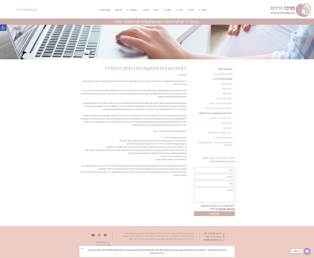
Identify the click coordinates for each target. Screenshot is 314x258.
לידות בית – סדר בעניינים (220, 118)
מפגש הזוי (227, 127)
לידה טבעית (226, 123)
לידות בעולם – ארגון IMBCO (219, 132)
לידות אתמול (226, 83)
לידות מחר (226, 93)
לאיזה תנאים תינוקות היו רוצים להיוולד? (215, 113)
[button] (3, 28)
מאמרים (133, 10)
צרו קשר (118, 10)
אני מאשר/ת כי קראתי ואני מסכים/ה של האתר (218, 207)
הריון (192, 10)
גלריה (156, 10)
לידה (181, 10)
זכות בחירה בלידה (223, 98)
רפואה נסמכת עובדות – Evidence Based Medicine (215, 143)
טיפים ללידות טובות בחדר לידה (218, 108)
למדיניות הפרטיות (227, 208)
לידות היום (227, 88)
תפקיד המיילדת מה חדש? (220, 103)
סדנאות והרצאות (225, 69)
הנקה (168, 10)
